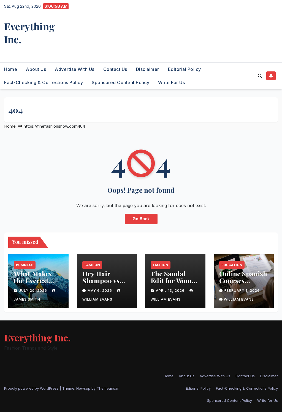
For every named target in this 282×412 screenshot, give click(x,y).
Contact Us (115, 69)
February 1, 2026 (242, 290)
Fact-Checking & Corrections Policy (43, 82)
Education (231, 265)
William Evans (239, 299)
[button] (260, 76)
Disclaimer (147, 69)
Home (10, 69)
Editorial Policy (184, 69)
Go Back (141, 218)
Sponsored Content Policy (120, 82)
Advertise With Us (74, 69)
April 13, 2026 (171, 290)
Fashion (92, 265)
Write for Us (171, 82)
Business (24, 265)
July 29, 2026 (33, 290)
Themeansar (107, 388)
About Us (36, 69)
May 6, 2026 (100, 290)
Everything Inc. (29, 33)
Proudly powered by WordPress (32, 388)
